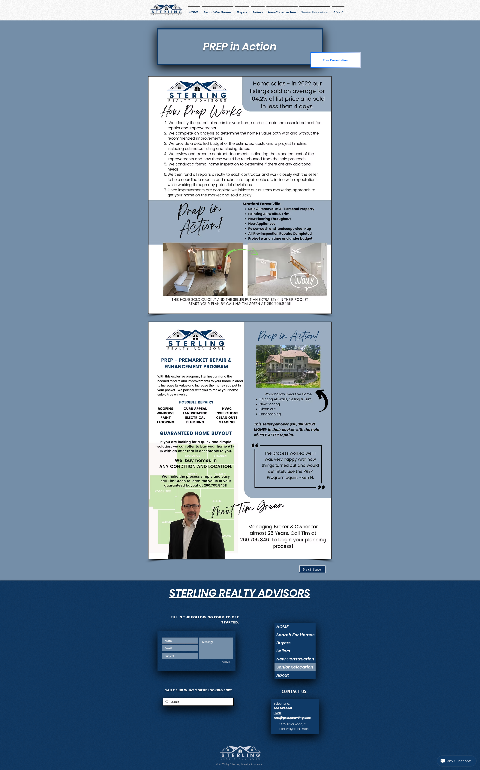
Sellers (283, 651)
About (282, 675)
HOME (282, 627)
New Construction (295, 659)
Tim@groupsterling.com (292, 718)
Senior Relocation (294, 667)
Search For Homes (295, 635)
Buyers (283, 643)
